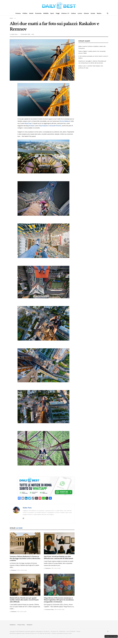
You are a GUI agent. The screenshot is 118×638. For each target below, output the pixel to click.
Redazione (13, 570)
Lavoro (80, 13)
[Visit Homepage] (59, 5)
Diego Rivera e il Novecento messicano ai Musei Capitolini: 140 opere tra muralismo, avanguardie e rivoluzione (59, 600)
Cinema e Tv (65, 13)
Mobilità (45, 13)
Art (15, 18)
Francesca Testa (49, 609)
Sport (52, 13)
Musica (99, 13)
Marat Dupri (28, 123)
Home (11, 18)
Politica (25, 13)
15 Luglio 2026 (22, 570)
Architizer (31, 125)
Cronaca (18, 13)
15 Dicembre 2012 (25, 34)
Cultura (73, 13)
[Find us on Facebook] (107, 632)
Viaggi (57, 13)
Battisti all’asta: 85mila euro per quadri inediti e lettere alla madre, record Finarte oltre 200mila (24, 600)
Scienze (86, 13)
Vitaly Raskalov (43, 125)
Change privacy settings (111, 636)
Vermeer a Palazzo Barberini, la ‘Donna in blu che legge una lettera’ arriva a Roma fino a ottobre (25, 558)
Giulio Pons (14, 34)
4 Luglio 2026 (56, 568)
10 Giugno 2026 (60, 609)
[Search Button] (107, 13)
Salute (31, 13)
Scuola (93, 13)
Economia (38, 13)
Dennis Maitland (65, 121)
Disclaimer (29, 624)
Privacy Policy (21, 624)
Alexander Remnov (55, 125)
